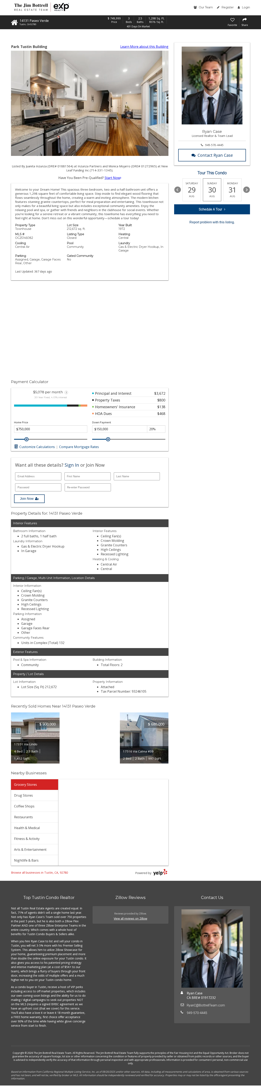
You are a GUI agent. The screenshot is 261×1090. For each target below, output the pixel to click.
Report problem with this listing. (212, 222)
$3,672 (159, 393)
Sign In (72, 465)
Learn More (144, 46)
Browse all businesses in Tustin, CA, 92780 (39, 872)
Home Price (21, 422)
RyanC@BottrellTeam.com (206, 1005)
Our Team (206, 7)
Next (246, 190)
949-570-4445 (214, 145)
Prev (177, 190)
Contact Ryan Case (215, 155)
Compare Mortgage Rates (79, 447)
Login (246, 7)
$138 (161, 406)
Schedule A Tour (210, 209)
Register (227, 7)
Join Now (27, 498)
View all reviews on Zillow (130, 918)
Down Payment (101, 422)
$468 (161, 413)
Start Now (112, 178)
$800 (161, 400)
